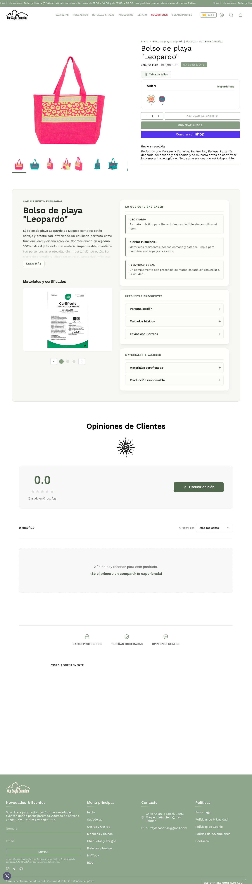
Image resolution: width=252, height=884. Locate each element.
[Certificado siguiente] (81, 361)
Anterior (12, 97)
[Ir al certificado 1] (61, 361)
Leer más (34, 263)
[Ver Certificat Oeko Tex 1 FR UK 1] (67, 319)
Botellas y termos (99, 848)
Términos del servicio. (48, 862)
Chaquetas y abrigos (101, 841)
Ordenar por (186, 527)
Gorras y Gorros (98, 826)
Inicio (144, 41)
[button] (62, 15)
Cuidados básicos (142, 321)
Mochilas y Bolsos (100, 834)
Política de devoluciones (212, 834)
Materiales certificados (146, 367)
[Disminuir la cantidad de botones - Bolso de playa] (145, 116)
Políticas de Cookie (209, 826)
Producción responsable (147, 380)
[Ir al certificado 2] (67, 361)
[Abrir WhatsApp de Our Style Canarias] (7, 877)
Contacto (202, 841)
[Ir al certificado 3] (74, 361)
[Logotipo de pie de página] (18, 788)
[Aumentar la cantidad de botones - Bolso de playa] (158, 116)
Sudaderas (94, 819)
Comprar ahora (190, 125)
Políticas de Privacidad (211, 819)
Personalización (141, 308)
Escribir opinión (201, 487)
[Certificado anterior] (53, 361)
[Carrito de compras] (240, 15)
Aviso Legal (203, 812)
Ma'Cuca (93, 855)
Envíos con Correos (144, 334)
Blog (90, 862)
